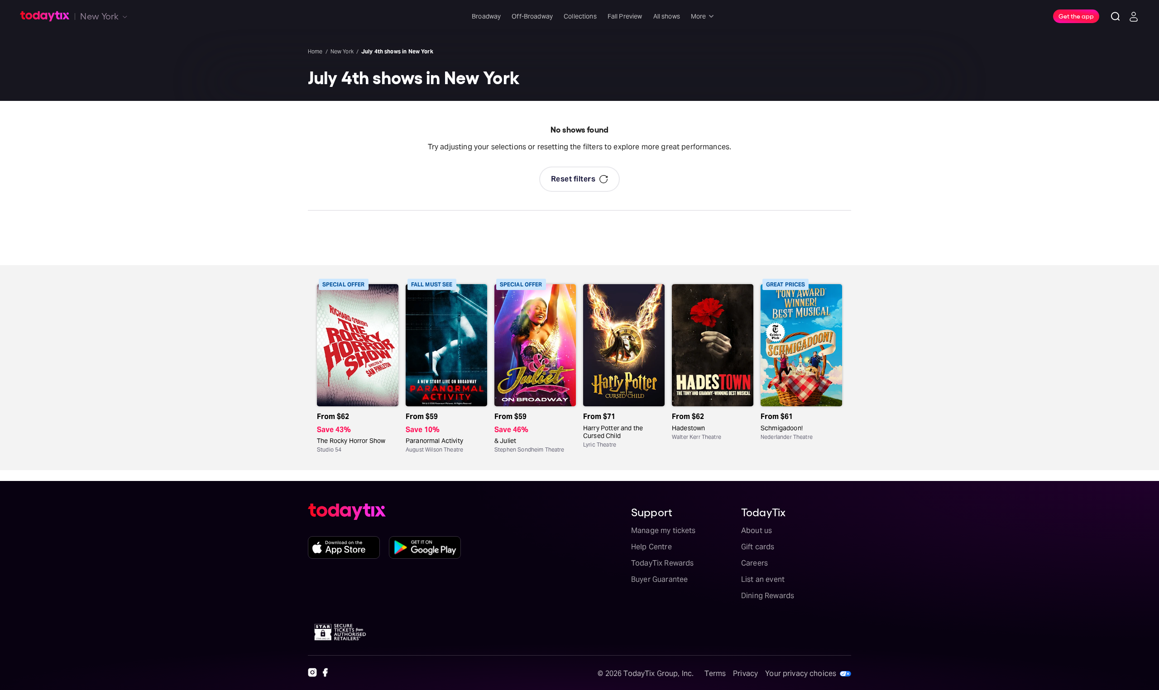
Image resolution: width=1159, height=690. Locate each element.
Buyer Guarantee (659, 579)
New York (342, 51)
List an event (763, 579)
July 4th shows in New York (397, 51)
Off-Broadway (532, 16)
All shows (666, 16)
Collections (580, 16)
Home (315, 51)
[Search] (1115, 16)
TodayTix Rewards (662, 563)
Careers (754, 563)
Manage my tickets (663, 530)
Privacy (745, 673)
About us (756, 530)
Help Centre (651, 547)
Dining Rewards (767, 595)
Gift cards (758, 547)
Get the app (1076, 15)
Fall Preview (625, 16)
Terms (715, 673)
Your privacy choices (800, 673)
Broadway (486, 16)
